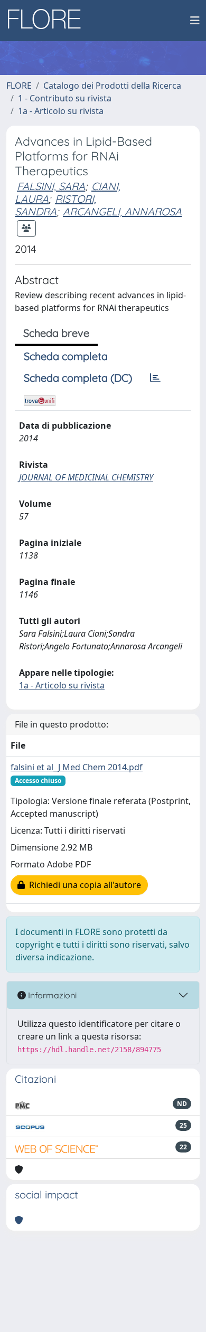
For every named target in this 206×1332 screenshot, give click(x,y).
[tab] (155, 378)
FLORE (19, 85)
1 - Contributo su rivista (64, 98)
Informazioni (51, 995)
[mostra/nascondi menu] (195, 20)
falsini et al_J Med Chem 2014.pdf (77, 767)
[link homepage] (48, 20)
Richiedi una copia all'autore (83, 885)
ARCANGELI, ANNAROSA (122, 211)
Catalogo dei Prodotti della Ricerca (112, 85)
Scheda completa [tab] (66, 356)
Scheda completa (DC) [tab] (78, 377)
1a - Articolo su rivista (61, 111)
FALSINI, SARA (51, 186)
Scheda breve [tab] (56, 332)
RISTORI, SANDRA (55, 205)
